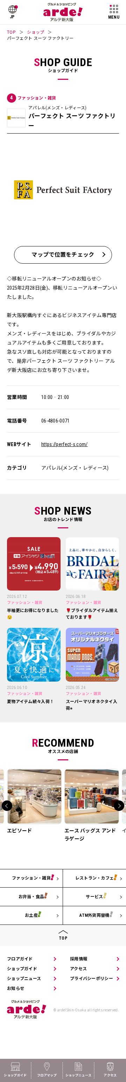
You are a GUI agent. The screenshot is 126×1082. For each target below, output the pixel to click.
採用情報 (78, 959)
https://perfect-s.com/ (64, 444)
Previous (7, 805)
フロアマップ (47, 1075)
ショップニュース (24, 978)
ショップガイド (22, 968)
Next (119, 805)
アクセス (78, 968)
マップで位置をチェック (62, 254)
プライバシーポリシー (91, 978)
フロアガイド (20, 959)
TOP (11, 32)
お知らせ (15, 988)
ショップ (35, 32)
